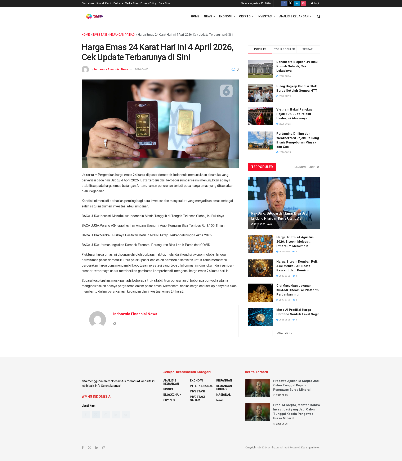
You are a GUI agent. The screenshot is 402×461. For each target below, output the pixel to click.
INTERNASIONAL (201, 386)
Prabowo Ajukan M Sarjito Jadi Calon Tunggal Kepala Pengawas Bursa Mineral (296, 385)
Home (195, 16)
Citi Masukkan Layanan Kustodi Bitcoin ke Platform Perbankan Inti (297, 290)
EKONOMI (225, 16)
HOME (86, 34)
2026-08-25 (259, 224)
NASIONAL (223, 394)
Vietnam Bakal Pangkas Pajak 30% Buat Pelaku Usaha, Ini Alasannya (294, 114)
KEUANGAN (224, 380)
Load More (284, 333)
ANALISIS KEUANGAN (294, 16)
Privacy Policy (148, 3)
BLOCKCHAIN (172, 394)
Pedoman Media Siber (125, 3)
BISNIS (168, 389)
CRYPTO (245, 16)
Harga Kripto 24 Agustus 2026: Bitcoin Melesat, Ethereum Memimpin (295, 241)
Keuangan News (310, 447)
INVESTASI (265, 16)
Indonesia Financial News (111, 69)
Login (316, 3)
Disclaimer (88, 3)
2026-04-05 (141, 69)
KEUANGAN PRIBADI (122, 34)
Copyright (250, 447)
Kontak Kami (104, 3)
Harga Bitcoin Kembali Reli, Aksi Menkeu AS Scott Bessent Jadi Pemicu (297, 266)
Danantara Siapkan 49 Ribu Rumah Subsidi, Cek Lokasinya (297, 66)
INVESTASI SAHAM (197, 398)
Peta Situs (164, 3)
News (208, 16)
